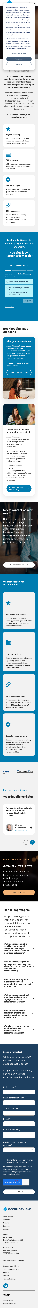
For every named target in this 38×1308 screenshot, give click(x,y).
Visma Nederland (9, 1303)
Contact (6, 1229)
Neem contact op (17, 565)
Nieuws (6, 1223)
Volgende (28, 301)
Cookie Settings (10, 1279)
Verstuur (19, 1192)
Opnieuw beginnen (9, 307)
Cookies (6, 1276)
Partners (6, 1226)
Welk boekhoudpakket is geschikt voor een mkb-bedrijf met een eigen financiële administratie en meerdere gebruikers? (16, 948)
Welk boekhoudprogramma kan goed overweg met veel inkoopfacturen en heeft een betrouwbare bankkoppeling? (17, 966)
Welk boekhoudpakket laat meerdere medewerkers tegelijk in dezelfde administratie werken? (16, 998)
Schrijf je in (17, 892)
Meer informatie (17, 372)
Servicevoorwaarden (11, 1269)
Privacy (6, 1272)
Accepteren (19, 59)
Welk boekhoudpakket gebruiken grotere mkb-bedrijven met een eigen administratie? (15, 1013)
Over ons (6, 1220)
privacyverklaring (26, 1171)
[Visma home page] (19, 1295)
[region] (19, 821)
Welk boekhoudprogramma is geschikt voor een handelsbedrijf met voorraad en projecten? (17, 982)
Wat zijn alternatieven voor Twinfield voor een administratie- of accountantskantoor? (17, 1029)
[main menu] (33, 3)
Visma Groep (8, 1300)
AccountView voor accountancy (16, 488)
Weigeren (19, 64)
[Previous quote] (26, 842)
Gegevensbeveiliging (11, 1266)
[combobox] (19, 1149)
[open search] (28, 3)
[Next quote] (32, 842)
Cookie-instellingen (19, 53)
